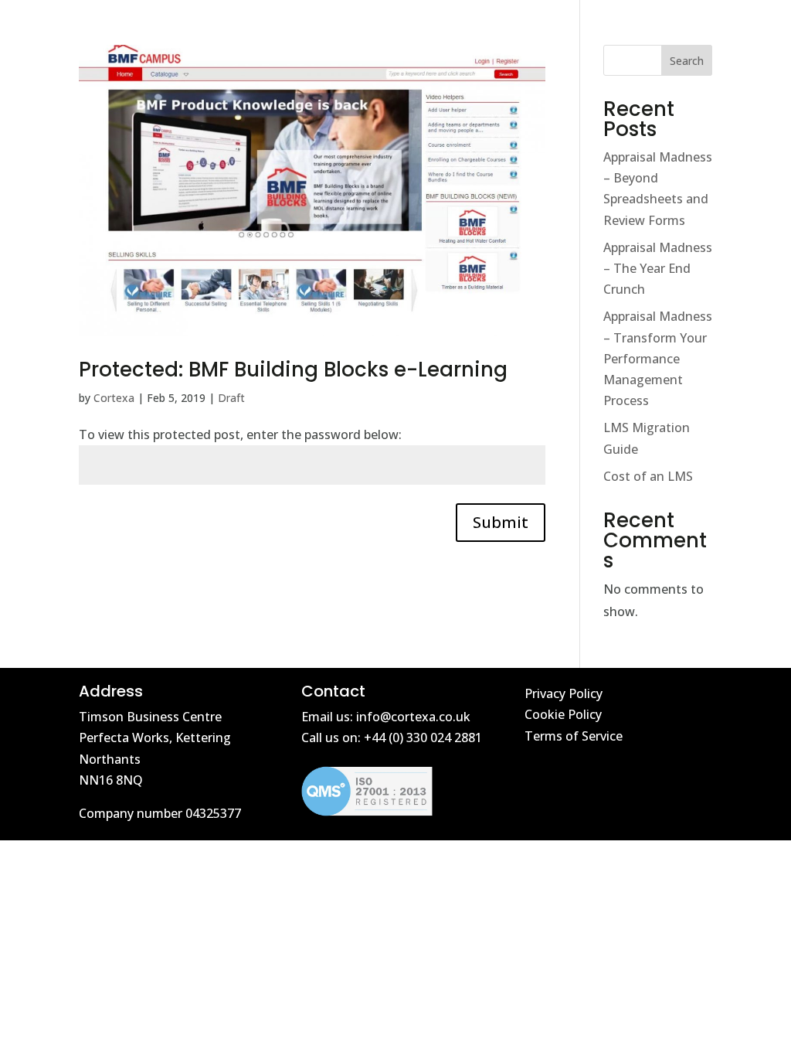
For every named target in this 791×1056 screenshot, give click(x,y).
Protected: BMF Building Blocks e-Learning (293, 369)
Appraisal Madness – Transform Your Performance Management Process (657, 358)
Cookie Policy (563, 714)
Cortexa (113, 397)
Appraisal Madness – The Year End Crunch (657, 268)
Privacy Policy (564, 693)
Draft (231, 397)
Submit (500, 522)
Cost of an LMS (648, 476)
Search (687, 60)
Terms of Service (574, 735)
